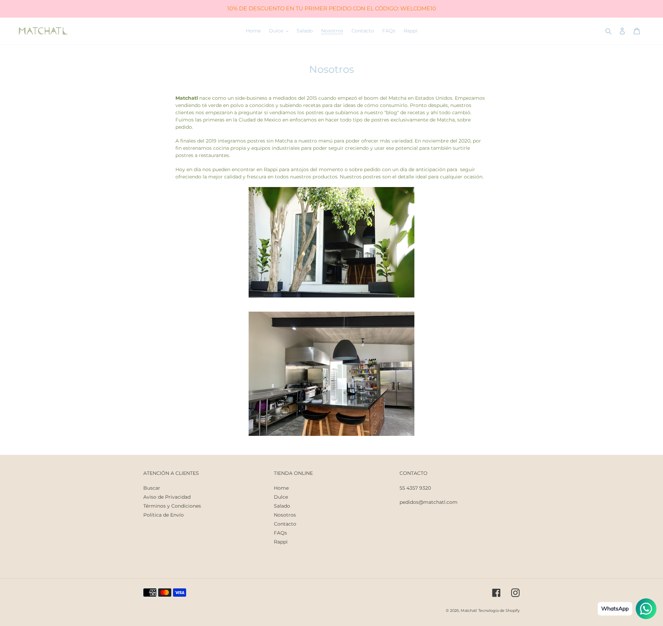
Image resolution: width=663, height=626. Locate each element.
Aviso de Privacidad (167, 497)
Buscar (151, 488)
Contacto (285, 524)
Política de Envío (163, 515)
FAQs (280, 533)
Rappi (281, 542)
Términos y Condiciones (172, 506)
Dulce (281, 497)
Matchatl (469, 610)
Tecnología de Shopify (499, 610)
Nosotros (285, 515)
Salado (282, 506)
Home (281, 488)
